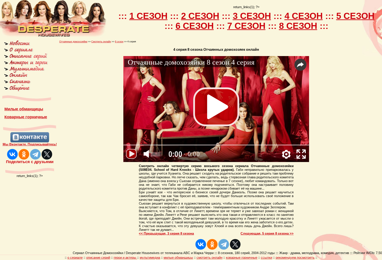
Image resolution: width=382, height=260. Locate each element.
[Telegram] (35, 154)
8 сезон (119, 41)
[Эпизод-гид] (25, 58)
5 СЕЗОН (355, 16)
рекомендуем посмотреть (295, 257)
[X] (47, 154)
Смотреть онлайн (101, 41)
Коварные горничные (25, 117)
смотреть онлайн (209, 257)
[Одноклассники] (24, 154)
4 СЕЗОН (304, 16)
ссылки (266, 257)
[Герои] (25, 65)
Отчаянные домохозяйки (73, 41)
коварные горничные (241, 257)
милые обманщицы (178, 257)
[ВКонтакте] (12, 154)
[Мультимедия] (25, 71)
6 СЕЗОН (195, 26)
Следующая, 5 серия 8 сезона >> (267, 233)
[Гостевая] (25, 84)
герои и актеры (125, 257)
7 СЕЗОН (246, 26)
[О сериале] (25, 52)
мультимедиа (150, 257)
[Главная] (25, 45)
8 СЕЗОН (298, 26)
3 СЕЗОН (252, 16)
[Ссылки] (25, 91)
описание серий (98, 257)
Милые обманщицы (23, 109)
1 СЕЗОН (148, 16)
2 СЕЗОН (200, 16)
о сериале (75, 257)
